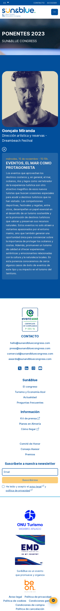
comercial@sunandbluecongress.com (30, 353)
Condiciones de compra (30, 605)
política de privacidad (18, 490)
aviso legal (36, 486)
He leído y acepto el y (26, 488)
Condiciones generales (43, 600)
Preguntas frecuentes (30, 402)
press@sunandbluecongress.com (30, 348)
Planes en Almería (30, 423)
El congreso (30, 386)
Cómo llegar (28, 429)
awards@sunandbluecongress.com (30, 359)
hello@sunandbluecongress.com (30, 343)
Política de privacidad (38, 596)
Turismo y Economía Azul (30, 392)
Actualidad (30, 397)
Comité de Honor (30, 443)
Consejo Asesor (30, 449)
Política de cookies (14, 600)
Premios (30, 454)
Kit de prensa (28, 418)
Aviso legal (15, 596)
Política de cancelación (30, 609)
